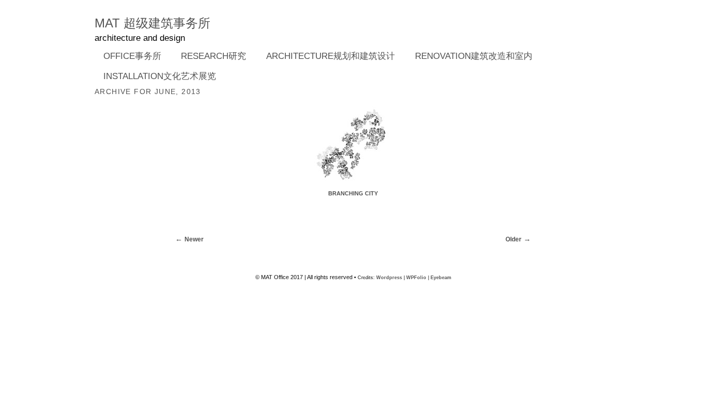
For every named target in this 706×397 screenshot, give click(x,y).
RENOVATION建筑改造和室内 (473, 56)
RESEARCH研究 (210, 57)
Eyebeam (441, 277)
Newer (194, 239)
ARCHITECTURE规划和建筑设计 (330, 56)
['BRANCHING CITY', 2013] (353, 185)
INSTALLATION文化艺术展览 (159, 76)
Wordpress (389, 277)
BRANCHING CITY (353, 193)
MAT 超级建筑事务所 (152, 23)
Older (513, 239)
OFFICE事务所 (128, 57)
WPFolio (416, 277)
